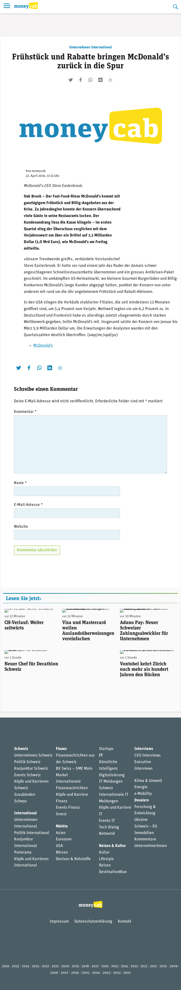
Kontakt (124, 922)
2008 (54, 972)
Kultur (104, 852)
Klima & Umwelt (148, 781)
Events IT (107, 821)
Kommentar (25, 412)
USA (59, 846)
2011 (153, 966)
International (25, 813)
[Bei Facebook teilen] (80, 79)
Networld (107, 834)
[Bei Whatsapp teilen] (90, 79)
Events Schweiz (27, 775)
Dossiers (141, 800)
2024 (25, 966)
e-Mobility (143, 794)
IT (101, 755)
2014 (124, 966)
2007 (64, 972)
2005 (85, 972)
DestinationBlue (113, 872)
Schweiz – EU (145, 826)
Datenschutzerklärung (93, 922)
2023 (35, 966)
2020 (65, 966)
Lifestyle (106, 859)
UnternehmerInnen (150, 846)
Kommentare (145, 839)
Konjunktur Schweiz (31, 769)
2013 (134, 966)
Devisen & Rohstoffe (73, 859)
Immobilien (144, 833)
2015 (114, 966)
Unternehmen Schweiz (33, 755)
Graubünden (24, 795)
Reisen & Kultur (112, 846)
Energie (141, 787)
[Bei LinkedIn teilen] (100, 79)
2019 (75, 966)
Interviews (143, 749)
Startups (106, 749)
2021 (55, 966)
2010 (163, 966)
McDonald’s (43, 346)
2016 (104, 966)
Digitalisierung (112, 775)
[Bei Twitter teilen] (70, 79)
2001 (127, 972)
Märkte (62, 826)
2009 (173, 966)
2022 (45, 966)
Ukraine (141, 820)
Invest (61, 814)
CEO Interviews (147, 755)
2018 (85, 966)
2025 (15, 966)
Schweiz (21, 749)
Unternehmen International (90, 47)
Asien (61, 833)
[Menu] (7, 6)
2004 (96, 972)
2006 (75, 972)
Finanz (61, 749)
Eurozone (64, 839)
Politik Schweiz (27, 762)
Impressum (59, 922)
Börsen (62, 852)
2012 (143, 966)
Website (21, 527)
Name (20, 483)
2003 (106, 972)
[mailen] (110, 79)
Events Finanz (68, 808)
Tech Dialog (109, 827)
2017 (95, 966)
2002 (117, 972)
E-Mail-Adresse (28, 505)
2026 (5, 966)
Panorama (23, 852)
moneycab (39, 171)
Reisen (105, 865)
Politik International (31, 833)
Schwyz (20, 801)
